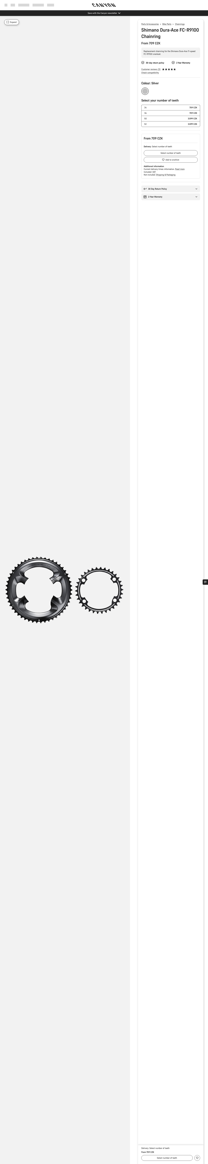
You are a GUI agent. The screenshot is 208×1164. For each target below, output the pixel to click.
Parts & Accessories (150, 24)
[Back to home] (104, 5)
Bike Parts (166, 24)
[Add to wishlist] (197, 1158)
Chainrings (180, 24)
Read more (180, 169)
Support (50, 5)
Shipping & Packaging (165, 174)
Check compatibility (150, 72)
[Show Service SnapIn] (205, 582)
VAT (154, 172)
